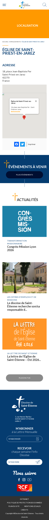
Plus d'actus (24, 378)
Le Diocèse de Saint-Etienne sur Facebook (19, 480)
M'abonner (14, 439)
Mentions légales (32, 506)
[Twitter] (22, 144)
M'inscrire (13, 462)
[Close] (36, 101)
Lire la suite (24, 233)
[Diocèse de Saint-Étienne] (24, 5)
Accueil (5, 42)
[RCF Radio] (24, 487)
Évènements (15, 111)
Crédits (24, 510)
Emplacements (15, 42)
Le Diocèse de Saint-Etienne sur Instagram (24, 480)
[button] (24, 117)
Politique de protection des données (24, 503)
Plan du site (14, 506)
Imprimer (32, 144)
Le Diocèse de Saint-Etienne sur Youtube (29, 480)
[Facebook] (16, 144)
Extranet (24, 499)
